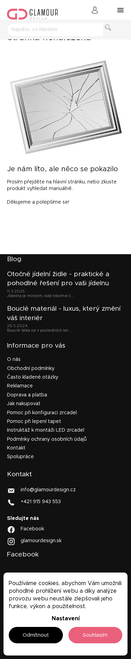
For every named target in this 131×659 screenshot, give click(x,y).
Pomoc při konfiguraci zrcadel (42, 412)
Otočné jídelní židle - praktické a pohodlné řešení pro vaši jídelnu (58, 279)
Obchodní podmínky (30, 368)
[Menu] (120, 10)
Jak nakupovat (24, 403)
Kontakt (16, 448)
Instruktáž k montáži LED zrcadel (45, 430)
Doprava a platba (27, 395)
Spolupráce (20, 456)
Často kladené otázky (32, 377)
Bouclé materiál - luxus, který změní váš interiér (64, 313)
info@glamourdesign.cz (48, 489)
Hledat (114, 35)
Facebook (32, 529)
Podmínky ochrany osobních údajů (47, 439)
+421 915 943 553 (41, 501)
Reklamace (20, 386)
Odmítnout (36, 635)
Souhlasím (95, 635)
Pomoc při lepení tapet (34, 421)
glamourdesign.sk (41, 540)
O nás (14, 359)
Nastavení (66, 618)
